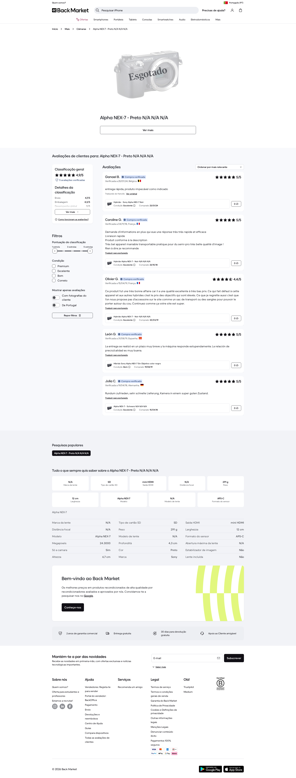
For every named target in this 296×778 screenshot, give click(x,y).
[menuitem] (101, 19)
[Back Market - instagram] (55, 706)
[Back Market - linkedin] (62, 706)
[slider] (54, 251)
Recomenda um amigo (130, 687)
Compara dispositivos (97, 732)
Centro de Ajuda (94, 723)
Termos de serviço (161, 687)
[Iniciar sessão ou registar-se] (232, 10)
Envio (88, 709)
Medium (188, 691)
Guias (88, 728)
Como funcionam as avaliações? (73, 219)
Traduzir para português (116, 253)
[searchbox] (149, 10)
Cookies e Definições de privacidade (164, 711)
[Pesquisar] (97, 10)
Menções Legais (159, 726)
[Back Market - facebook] (70, 706)
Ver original (131, 193)
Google (88, 595)
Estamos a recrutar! (62, 700)
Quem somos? (60, 687)
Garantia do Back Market (164, 700)
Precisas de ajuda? (213, 10)
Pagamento (91, 704)
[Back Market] (70, 10)
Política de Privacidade (163, 705)
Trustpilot (189, 687)
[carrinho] (240, 10)
